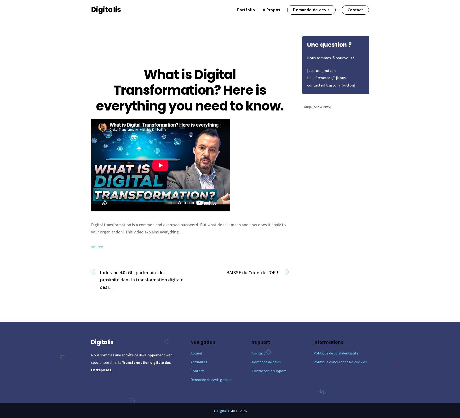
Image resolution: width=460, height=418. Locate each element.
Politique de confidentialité (335, 353)
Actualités (198, 362)
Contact (355, 9)
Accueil (196, 353)
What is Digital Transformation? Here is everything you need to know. (189, 90)
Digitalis (223, 411)
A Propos (271, 9)
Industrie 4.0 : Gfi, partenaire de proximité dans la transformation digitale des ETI (142, 279)
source (97, 247)
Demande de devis (311, 9)
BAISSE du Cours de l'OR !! (252, 272)
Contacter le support (269, 370)
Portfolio (246, 9)
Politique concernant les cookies (340, 362)
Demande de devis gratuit (211, 379)
